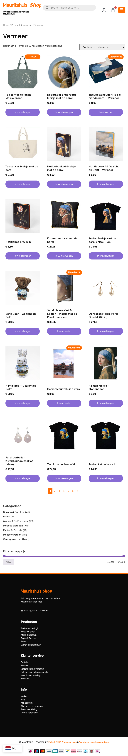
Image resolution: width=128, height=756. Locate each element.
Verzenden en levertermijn (32, 668)
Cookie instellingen (29, 712)
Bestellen (25, 662)
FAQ (23, 699)
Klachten (25, 678)
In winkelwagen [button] (22, 112)
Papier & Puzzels (12, 530)
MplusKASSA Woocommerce (62, 742)
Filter (9, 562)
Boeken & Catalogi (14, 512)
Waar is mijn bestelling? (31, 675)
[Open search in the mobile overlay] (69, 7)
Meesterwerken (12, 534)
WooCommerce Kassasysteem (94, 742)
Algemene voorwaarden (32, 706)
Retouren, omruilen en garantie (34, 672)
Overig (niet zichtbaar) (16, 539)
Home (6, 25)
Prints (6, 516)
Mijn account (26, 702)
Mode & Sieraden (13, 525)
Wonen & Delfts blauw (15, 521)
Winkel (24, 696)
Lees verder (106, 112)
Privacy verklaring (29, 709)
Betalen (24, 665)
